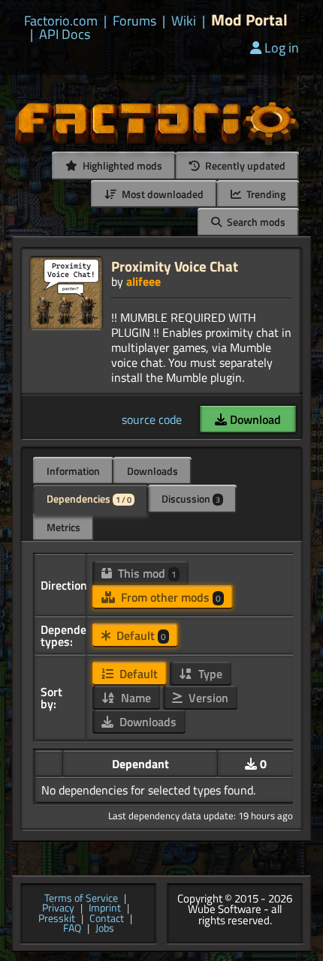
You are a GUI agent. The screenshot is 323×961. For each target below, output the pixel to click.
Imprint (105, 908)
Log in (281, 48)
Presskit (56, 919)
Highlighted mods (121, 165)
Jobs (104, 928)
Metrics (63, 527)
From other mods (169, 597)
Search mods (255, 222)
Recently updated (244, 165)
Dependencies (89, 498)
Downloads (152, 471)
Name (134, 698)
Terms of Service (81, 898)
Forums (134, 21)
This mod (146, 573)
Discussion (191, 498)
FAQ (72, 928)
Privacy (58, 908)
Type (208, 674)
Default (139, 635)
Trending (264, 194)
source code (152, 419)
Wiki (183, 21)
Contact (106, 919)
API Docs (64, 34)
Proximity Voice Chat (174, 266)
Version (207, 698)
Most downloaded (161, 194)
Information (73, 471)
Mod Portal (249, 20)
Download (254, 419)
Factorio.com (61, 21)
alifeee (143, 281)
